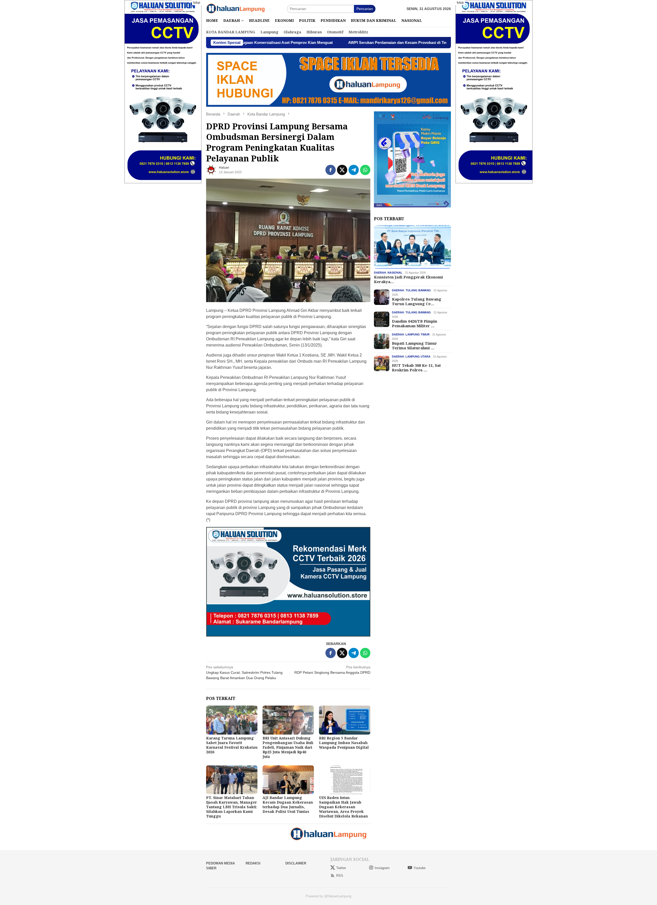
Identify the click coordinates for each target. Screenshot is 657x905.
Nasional (395, 272)
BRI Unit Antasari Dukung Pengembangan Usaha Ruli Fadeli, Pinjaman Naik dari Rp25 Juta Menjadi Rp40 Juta (288, 747)
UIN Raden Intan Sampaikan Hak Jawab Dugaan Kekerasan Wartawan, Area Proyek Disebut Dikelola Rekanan (343, 807)
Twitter (341, 868)
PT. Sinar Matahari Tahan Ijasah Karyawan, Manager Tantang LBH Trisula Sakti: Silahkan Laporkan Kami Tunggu (231, 807)
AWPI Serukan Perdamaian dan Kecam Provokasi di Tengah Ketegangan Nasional (367, 42)
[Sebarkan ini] (330, 170)
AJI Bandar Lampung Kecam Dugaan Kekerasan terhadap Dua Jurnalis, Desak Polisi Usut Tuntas (288, 804)
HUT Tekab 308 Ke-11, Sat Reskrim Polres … (416, 367)
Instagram (382, 868)
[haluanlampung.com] (235, 8)
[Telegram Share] (354, 170)
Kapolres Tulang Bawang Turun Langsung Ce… (416, 301)
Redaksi (253, 863)
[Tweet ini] (342, 170)
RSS (339, 876)
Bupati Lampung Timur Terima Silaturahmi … (414, 345)
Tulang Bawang (418, 290)
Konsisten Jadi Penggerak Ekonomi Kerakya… (408, 279)
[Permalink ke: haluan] (211, 170)
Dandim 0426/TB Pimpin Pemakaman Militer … (414, 323)
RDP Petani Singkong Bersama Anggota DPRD (332, 670)
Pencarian (364, 9)
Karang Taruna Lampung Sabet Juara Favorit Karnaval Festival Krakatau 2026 (231, 745)
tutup (196, 2)
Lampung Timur (417, 334)
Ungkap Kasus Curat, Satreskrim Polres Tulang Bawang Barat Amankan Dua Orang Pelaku (244, 672)
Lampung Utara (417, 356)
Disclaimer (295, 863)
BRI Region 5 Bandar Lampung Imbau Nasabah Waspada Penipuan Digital (344, 743)
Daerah (380, 272)
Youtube (419, 868)
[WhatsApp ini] (365, 170)
